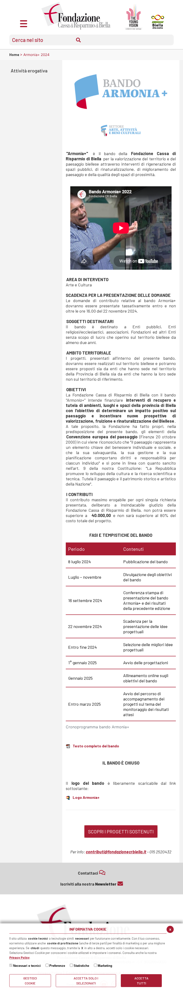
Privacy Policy (19, 957)
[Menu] (23, 23)
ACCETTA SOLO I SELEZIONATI (86, 980)
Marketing (105, 966)
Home (14, 54)
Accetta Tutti (141, 980)
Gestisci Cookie (30, 980)
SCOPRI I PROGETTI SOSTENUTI (121, 831)
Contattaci (88, 873)
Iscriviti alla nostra (88, 884)
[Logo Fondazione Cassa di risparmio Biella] (75, 16)
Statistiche (81, 966)
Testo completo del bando (96, 746)
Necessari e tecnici (27, 966)
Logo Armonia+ (86, 797)
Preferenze (57, 966)
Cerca (78, 40)
